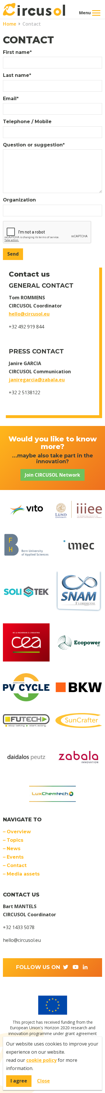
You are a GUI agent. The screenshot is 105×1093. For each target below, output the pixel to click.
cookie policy (41, 1060)
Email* (11, 98)
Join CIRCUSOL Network (52, 475)
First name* (17, 52)
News (13, 848)
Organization (19, 200)
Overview (19, 831)
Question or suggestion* (34, 145)
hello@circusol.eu (29, 314)
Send (13, 254)
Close (43, 1081)
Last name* (17, 75)
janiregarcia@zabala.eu (37, 379)
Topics (15, 840)
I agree (18, 1081)
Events (15, 857)
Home (9, 24)
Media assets (23, 874)
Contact (31, 24)
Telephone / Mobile (27, 121)
